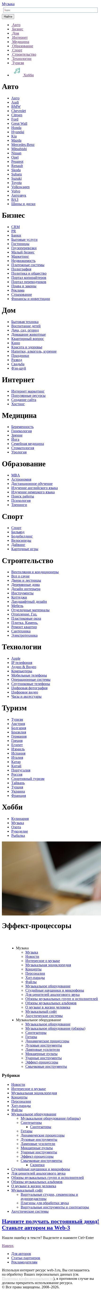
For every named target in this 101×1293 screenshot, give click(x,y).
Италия (17, 757)
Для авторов (21, 1254)
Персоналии (35, 973)
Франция (18, 796)
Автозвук (18, 195)
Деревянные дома (25, 585)
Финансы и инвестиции (30, 299)
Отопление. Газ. (24, 614)
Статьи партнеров (25, 1258)
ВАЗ (14, 200)
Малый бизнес (23, 252)
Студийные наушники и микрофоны (54, 990)
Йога (15, 439)
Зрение (17, 435)
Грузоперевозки (24, 248)
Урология (19, 452)
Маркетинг (20, 256)
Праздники (20, 356)
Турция (17, 787)
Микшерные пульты (41, 1054)
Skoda (16, 170)
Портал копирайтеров (28, 278)
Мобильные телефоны (29, 675)
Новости (32, 956)
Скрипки (37, 1165)
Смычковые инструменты (46, 1066)
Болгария (18, 728)
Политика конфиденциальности (27, 1279)
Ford (14, 119)
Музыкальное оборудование (47, 986)
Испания (18, 753)
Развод (16, 360)
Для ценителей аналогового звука (52, 995)
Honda (16, 128)
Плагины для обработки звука (45, 1203)
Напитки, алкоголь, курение (34, 351)
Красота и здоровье (26, 347)
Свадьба (17, 364)
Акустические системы (44, 1016)
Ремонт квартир (24, 627)
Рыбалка (18, 835)
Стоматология (22, 448)
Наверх (8, 1246)
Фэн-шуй (18, 368)
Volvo (15, 191)
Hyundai (17, 132)
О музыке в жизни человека (47, 1007)
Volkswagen (20, 187)
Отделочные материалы (30, 610)
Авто (15, 98)
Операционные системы (30, 680)
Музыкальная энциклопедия (48, 965)
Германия (19, 736)
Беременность (22, 427)
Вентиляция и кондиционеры (35, 572)
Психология (21, 500)
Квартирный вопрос (27, 339)
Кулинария (20, 819)
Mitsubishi (19, 149)
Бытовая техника (25, 322)
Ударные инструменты (43, 1058)
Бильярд (17, 532)
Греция (17, 741)
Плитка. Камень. (24, 623)
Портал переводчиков (28, 282)
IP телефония (21, 663)
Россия (16, 774)
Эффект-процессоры (41, 1062)
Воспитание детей (26, 326)
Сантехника (21, 631)
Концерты (33, 969)
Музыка (8, 4)
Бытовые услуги (24, 239)
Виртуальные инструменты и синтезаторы (55, 1207)
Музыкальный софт (41, 1011)
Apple (15, 658)
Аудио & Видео (23, 667)
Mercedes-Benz (23, 145)
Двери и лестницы (26, 580)
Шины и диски (23, 204)
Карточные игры (24, 549)
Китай (16, 766)
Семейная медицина (27, 444)
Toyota (16, 183)
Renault (17, 166)
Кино (15, 343)
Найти (8, 16)
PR (13, 231)
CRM (15, 227)
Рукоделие (19, 831)
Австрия (18, 724)
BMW (16, 107)
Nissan (16, 153)
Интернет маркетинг (28, 391)
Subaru (16, 174)
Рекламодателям (24, 1262)
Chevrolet (18, 111)
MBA (15, 475)
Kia (14, 136)
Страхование (21, 294)
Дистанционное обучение (32, 484)
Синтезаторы (36, 1033)
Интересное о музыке (42, 961)
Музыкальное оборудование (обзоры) (55, 1028)
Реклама (17, 290)
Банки (16, 235)
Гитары (31, 1037)
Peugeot (17, 162)
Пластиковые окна (26, 618)
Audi (15, 102)
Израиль (18, 749)
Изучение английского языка (34, 488)
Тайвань (18, 783)
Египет (17, 745)
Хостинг (18, 404)
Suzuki (16, 178)
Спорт (16, 528)
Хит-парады (35, 978)
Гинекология (21, 431)
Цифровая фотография (29, 688)
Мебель (17, 606)
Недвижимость (23, 261)
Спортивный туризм (27, 779)
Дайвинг (18, 545)
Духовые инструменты (43, 1045)
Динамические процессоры (47, 1041)
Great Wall (19, 123)
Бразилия (18, 732)
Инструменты (22, 593)
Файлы (31, 982)
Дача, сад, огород (25, 330)
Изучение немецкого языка (33, 492)
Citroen (16, 115)
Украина (18, 791)
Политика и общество (29, 273)
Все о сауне (20, 576)
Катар (16, 762)
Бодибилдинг (22, 536)
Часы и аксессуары (26, 696)
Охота (16, 827)
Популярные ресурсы (28, 395)
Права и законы (23, 286)
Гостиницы (20, 244)
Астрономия (21, 479)
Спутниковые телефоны (30, 684)
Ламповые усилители (42, 1050)
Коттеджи (19, 597)
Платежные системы (27, 265)
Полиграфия (21, 269)
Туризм (17, 719)
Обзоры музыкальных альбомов (51, 1003)
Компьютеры (21, 671)
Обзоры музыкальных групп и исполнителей (61, 999)
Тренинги (19, 505)
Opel (15, 157)
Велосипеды (21, 540)
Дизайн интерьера (25, 589)
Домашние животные (28, 334)
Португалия (20, 770)
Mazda (16, 140)
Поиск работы (22, 496)
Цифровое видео (24, 692)
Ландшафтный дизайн (29, 602)
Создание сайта (23, 400)
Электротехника (24, 635)
